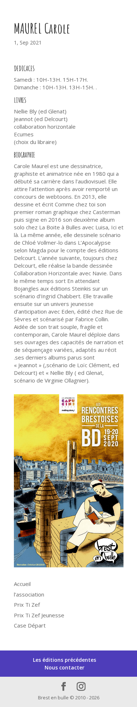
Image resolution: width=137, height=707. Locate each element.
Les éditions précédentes (64, 659)
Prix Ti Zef (27, 604)
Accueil (22, 583)
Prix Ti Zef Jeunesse (39, 615)
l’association (29, 594)
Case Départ (30, 625)
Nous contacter (64, 667)
